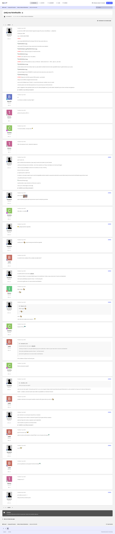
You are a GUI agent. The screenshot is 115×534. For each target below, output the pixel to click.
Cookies (9, 531)
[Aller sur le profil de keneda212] (4, 16)
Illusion (9, 293)
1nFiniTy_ (9, 117)
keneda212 (9, 16)
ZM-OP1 (32, 273)
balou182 (9, 101)
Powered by (107, 531)
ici (26, 185)
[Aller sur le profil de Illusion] (9, 289)
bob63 (9, 262)
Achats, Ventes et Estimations (27, 16)
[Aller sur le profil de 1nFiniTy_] (9, 112)
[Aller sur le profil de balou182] (9, 97)
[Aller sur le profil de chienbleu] (9, 128)
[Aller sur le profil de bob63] (9, 257)
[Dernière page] (12, 25)
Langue (4, 531)
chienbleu (9, 132)
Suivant (9, 24)
